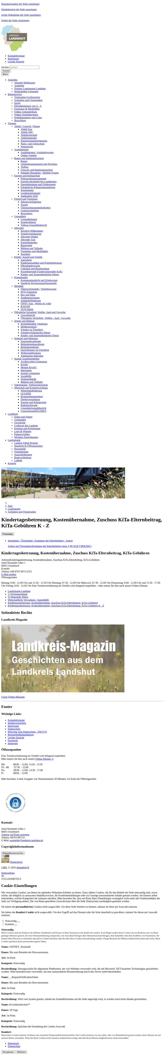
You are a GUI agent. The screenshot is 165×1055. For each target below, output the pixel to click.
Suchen (5, 67)
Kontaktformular (16, 720)
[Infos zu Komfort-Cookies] (16, 925)
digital (22, 867)
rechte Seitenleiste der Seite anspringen (21, 15)
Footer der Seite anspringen (15, 20)
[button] (12, 79)
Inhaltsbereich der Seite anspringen (19, 9)
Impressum (13, 726)
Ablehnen (21, 1052)
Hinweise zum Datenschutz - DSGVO (27, 731)
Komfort (9, 924)
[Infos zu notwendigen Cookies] (18, 921)
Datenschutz (14, 728)
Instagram (13, 743)
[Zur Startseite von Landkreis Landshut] (14, 50)
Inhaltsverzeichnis (17, 723)
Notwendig (11, 921)
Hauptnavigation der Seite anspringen (20, 4)
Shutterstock (16, 862)
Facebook (13, 740)
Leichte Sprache (16, 737)
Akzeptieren (8, 1052)
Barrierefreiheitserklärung (21, 734)
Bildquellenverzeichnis (13, 853)
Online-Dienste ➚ (44, 759)
